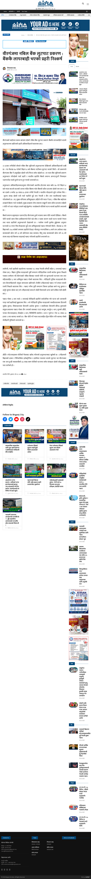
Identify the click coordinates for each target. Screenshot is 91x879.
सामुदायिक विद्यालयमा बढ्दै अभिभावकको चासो (83, 272)
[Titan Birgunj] (78, 248)
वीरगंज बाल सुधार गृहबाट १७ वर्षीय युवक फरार (83, 407)
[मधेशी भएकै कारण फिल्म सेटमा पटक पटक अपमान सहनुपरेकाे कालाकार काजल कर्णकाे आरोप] (73, 705)
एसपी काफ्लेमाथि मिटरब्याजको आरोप (83, 303)
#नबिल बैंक (6, 384)
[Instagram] (87, 12)
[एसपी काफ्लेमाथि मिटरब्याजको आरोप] (73, 302)
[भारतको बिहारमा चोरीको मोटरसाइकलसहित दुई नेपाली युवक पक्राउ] (73, 731)
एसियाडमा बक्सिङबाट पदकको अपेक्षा (83, 808)
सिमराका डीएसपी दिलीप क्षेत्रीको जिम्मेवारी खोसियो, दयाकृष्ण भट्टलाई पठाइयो (83, 388)
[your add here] (45, 25)
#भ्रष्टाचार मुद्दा (46, 15)
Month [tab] (77, 66)
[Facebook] (2, 869)
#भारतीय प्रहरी (14, 384)
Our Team (24, 11)
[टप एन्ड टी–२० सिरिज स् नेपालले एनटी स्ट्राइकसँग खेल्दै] (73, 819)
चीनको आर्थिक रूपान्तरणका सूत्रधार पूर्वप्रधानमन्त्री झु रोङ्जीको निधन (83, 750)
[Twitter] (5, 869)
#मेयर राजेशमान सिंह (35, 15)
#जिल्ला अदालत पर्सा (58, 15)
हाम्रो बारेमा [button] (11, 11)
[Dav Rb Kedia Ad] (78, 139)
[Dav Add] (34, 132)
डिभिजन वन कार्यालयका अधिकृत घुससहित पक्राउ (82, 288)
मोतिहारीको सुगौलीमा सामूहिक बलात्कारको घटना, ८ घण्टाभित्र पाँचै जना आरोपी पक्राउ (83, 481)
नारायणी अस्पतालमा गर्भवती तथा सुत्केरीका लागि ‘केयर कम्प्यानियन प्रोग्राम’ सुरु (83, 532)
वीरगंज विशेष (30, 35)
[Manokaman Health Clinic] (34, 78)
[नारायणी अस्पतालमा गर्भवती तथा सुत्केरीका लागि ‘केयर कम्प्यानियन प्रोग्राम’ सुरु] (73, 528)
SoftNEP (87, 877)
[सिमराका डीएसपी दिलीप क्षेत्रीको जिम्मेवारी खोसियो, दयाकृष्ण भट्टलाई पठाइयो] (73, 383)
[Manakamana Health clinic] (78, 427)
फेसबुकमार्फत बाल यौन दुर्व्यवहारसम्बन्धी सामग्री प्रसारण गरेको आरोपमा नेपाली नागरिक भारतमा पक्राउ (84, 769)
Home (5, 11)
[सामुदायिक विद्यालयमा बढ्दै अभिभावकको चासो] (73, 270)
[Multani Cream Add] (78, 46)
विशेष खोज (73, 155)
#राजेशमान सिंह (12, 15)
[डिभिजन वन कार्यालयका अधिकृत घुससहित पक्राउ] (73, 286)
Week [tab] (71, 66)
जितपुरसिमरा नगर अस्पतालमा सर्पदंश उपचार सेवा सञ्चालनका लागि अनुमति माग (83, 576)
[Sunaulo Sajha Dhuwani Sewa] (78, 324)
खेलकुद (72, 783)
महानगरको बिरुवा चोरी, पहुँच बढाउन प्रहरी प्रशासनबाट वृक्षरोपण (82, 191)
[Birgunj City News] (45, 3)
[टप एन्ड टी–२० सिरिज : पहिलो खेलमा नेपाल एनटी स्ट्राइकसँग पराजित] (73, 789)
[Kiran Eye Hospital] (78, 601)
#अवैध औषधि (81, 15)
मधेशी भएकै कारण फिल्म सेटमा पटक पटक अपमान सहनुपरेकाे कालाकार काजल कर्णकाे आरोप (83, 710)
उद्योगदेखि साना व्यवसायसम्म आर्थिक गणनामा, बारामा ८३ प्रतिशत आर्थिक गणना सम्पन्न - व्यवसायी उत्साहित (83, 456)
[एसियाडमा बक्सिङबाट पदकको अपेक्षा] (73, 807)
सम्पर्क (18, 11)
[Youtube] (7, 869)
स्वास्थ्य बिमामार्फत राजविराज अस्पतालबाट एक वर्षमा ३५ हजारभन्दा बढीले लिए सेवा (83, 554)
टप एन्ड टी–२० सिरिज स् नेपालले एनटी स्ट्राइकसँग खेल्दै (83, 821)
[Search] (83, 4)
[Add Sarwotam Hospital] (34, 44)
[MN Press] (78, 348)
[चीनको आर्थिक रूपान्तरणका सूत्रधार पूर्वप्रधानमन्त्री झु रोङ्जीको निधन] (73, 747)
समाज (72, 264)
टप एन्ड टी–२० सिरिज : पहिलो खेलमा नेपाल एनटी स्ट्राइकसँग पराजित (83, 792)
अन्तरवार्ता (73, 442)
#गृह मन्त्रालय (23, 15)
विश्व (71, 725)
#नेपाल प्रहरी (22, 384)
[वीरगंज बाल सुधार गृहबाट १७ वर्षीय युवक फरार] (73, 405)
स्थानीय (72, 361)
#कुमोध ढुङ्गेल (31, 384)
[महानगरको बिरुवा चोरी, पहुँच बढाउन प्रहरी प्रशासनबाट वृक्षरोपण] (73, 187)
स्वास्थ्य (72, 522)
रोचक (72, 664)
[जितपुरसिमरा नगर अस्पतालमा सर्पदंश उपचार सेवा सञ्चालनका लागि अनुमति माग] (73, 570)
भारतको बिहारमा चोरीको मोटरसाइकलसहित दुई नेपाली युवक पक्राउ (84, 733)
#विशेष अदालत (70, 15)
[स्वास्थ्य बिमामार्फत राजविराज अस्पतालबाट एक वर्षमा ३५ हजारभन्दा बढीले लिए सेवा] (73, 548)
